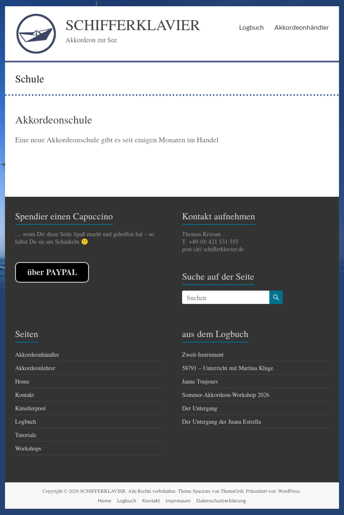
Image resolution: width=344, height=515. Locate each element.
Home (22, 381)
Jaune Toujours (200, 381)
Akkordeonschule (53, 119)
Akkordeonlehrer (35, 368)
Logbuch (251, 27)
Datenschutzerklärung (221, 500)
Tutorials (25, 435)
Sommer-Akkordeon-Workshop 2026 (225, 395)
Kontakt (24, 395)
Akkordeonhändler (301, 27)
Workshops (28, 448)
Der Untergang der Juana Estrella (221, 421)
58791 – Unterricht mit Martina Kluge (227, 368)
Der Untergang (199, 408)
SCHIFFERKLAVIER (132, 24)
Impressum (178, 500)
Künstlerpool (30, 408)
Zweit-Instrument (203, 354)
